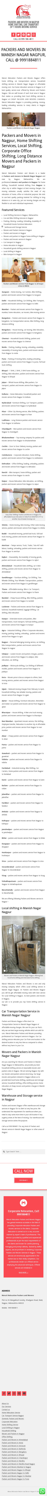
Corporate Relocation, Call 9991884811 (23, 1213)
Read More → (23, 1272)
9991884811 (23, 1180)
